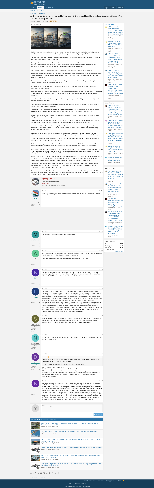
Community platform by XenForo (77, 486)
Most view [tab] (44, 420)
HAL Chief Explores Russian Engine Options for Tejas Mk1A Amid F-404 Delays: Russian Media (69, 431)
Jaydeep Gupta (35, 21)
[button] (36, 7)
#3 (102, 231)
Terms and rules (100, 480)
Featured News (110, 24)
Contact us (92, 480)
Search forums (40, 10)
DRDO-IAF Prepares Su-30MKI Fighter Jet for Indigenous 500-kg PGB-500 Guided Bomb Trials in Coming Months (115, 73)
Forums (40, 8)
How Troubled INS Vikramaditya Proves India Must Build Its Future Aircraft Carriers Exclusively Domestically (115, 202)
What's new (49, 8)
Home (33, 8)
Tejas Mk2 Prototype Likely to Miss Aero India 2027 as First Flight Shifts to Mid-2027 (115, 44)
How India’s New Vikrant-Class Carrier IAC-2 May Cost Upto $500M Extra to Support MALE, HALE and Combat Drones (115, 174)
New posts (32, 10)
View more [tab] (52, 420)
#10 (102, 380)
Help (116, 480)
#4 (102, 250)
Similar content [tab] (35, 420)
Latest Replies (109, 103)
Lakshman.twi (119, 251)
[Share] (102, 24)
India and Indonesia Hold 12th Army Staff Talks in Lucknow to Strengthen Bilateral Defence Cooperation (115, 229)
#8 (102, 334)
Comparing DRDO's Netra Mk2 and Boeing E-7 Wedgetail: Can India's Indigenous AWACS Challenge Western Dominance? (115, 188)
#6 (102, 288)
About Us (85, 480)
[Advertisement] (66, 218)
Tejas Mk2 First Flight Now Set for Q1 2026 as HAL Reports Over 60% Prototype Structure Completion (71, 447)
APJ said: (45, 357)
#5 (102, 269)
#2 (102, 190)
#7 (102, 315)
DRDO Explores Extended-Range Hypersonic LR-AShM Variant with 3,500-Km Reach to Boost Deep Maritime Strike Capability (115, 30)
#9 (102, 354)
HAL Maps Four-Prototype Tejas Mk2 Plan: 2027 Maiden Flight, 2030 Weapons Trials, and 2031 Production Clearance (115, 123)
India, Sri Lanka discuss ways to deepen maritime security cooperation (115, 159)
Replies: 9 (40, 24)
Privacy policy (109, 480)
